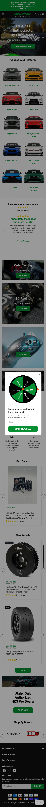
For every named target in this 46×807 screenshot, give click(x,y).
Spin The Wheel (23, 429)
